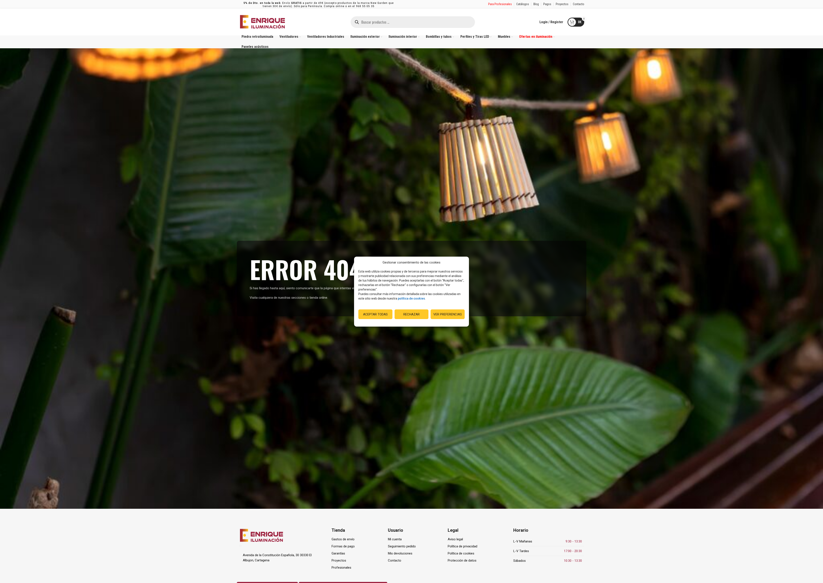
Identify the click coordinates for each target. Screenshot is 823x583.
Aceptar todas (375, 314)
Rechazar (411, 314)
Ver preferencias (447, 314)
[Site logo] (262, 22)
